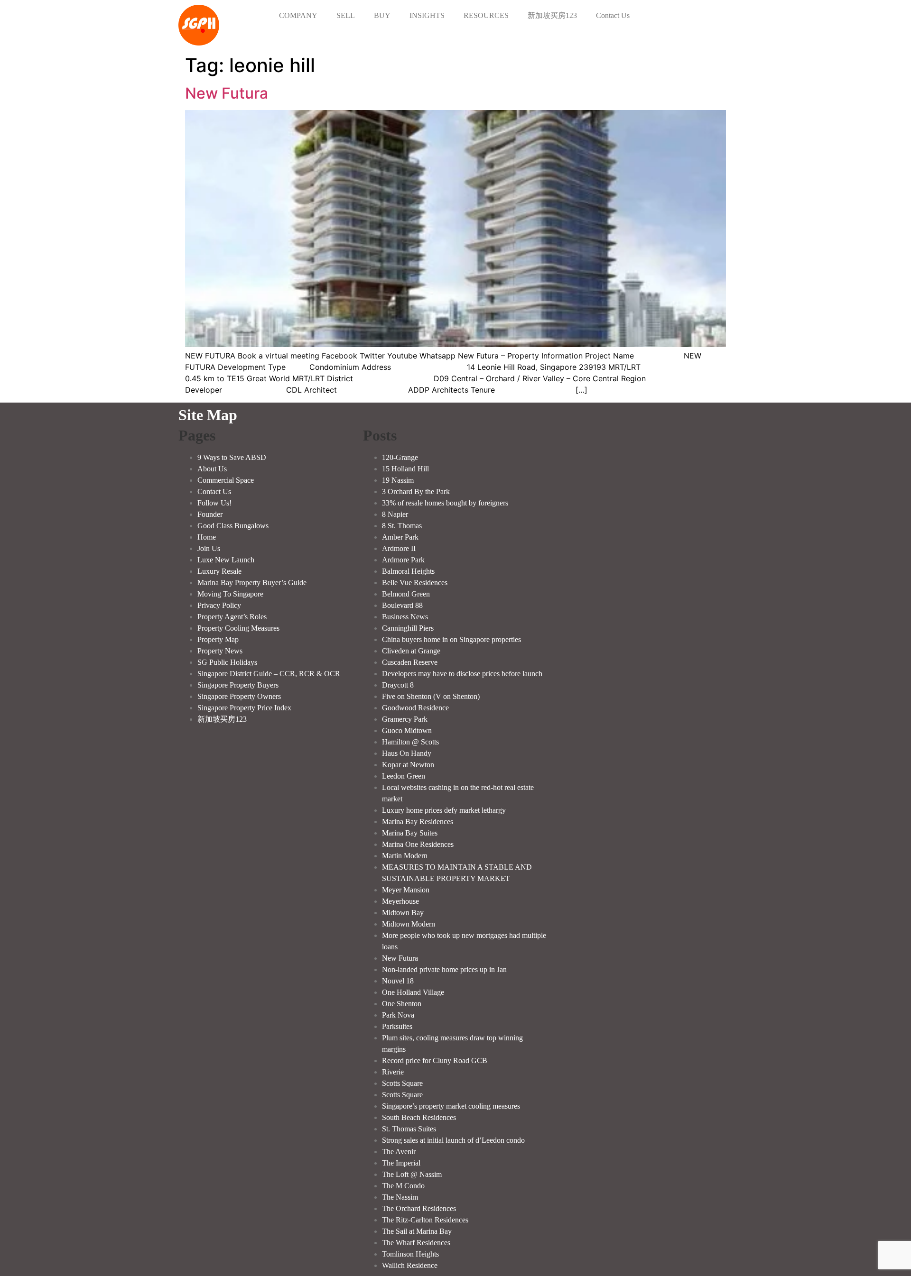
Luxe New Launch (225, 560)
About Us (212, 469)
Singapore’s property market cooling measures (451, 1106)
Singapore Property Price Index (244, 708)
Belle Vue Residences (414, 582)
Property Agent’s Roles (232, 617)
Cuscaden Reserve (409, 662)
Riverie (393, 1072)
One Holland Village (413, 992)
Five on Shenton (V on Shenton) (431, 696)
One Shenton (401, 1004)
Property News (219, 651)
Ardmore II (399, 548)
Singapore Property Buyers (238, 685)
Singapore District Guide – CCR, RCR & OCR (268, 674)
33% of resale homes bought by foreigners (445, 503)
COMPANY (298, 15)
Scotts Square (402, 1083)
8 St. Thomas (402, 526)
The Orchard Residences (419, 1208)
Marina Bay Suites (409, 833)
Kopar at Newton (408, 765)
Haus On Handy (406, 753)
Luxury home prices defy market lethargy (444, 810)
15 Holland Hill (405, 469)
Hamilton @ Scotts (410, 742)
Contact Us (613, 15)
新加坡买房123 (552, 15)
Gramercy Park (405, 719)
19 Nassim (398, 480)
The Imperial (401, 1163)
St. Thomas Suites (409, 1129)
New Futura (226, 93)
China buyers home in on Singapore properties (451, 639)
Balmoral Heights (408, 571)
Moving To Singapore (230, 594)
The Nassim (400, 1197)
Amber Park (400, 537)
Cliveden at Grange (411, 651)
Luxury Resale (219, 571)
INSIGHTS (427, 15)
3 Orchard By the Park (416, 491)
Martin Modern (405, 856)
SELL (345, 15)
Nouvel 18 (398, 981)
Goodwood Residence (415, 708)
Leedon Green (403, 776)
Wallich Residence (409, 1265)
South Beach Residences (419, 1117)
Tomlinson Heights (410, 1254)
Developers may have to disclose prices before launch (462, 674)
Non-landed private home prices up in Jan (444, 969)
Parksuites (397, 1026)
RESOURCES (486, 15)
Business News (405, 617)
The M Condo (403, 1186)
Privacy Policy (219, 605)
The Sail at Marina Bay (417, 1231)
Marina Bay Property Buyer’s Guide (252, 582)
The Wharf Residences (416, 1243)
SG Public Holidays (227, 662)
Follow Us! (214, 503)
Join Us (208, 548)
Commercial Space (225, 480)
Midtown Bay (403, 913)
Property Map (218, 639)
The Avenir (399, 1151)
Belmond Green (406, 594)
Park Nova (398, 1015)
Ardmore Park (403, 560)
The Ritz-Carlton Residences (425, 1220)
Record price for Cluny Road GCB (434, 1060)
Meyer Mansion (405, 890)
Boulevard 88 (402, 605)
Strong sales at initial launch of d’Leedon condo (453, 1140)
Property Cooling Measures (238, 628)
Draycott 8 (398, 685)
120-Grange (400, 457)
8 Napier (395, 514)
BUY (382, 15)
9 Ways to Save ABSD (231, 457)
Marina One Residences (418, 844)
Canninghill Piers (408, 628)
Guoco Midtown (407, 730)
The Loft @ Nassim (412, 1174)
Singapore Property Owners (239, 696)
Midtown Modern (408, 924)
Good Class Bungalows (233, 526)
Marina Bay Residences (417, 821)
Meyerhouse (400, 901)
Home (206, 537)
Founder (210, 514)
